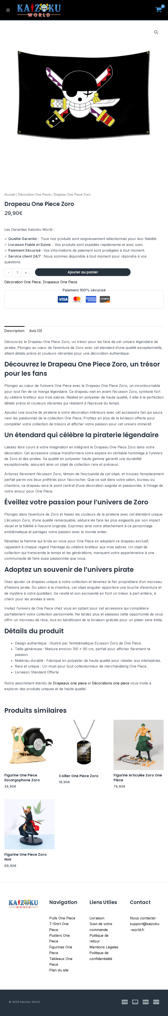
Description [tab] (14, 330)
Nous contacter (143, 918)
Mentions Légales (103, 947)
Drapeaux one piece (70, 683)
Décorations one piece (110, 683)
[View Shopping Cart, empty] (158, 10)
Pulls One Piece (62, 918)
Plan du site (58, 970)
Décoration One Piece (34, 195)
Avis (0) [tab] (35, 330)
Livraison (96, 918)
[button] (156, 32)
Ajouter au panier (83, 272)
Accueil (9, 195)
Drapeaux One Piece (60, 282)
